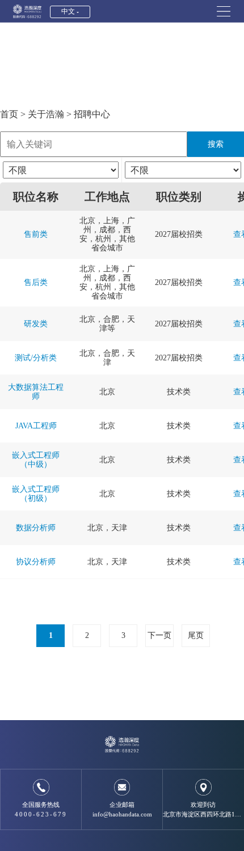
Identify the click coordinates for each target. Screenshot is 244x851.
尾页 (196, 635)
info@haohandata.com (122, 814)
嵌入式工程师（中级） (36, 460)
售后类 (36, 282)
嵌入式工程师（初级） (36, 494)
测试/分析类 (36, 358)
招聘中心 (92, 114)
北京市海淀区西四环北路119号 (203, 814)
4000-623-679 (41, 814)
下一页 (159, 635)
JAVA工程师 (36, 426)
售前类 (36, 234)
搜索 (216, 144)
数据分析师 (36, 528)
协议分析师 (36, 562)
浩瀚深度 (27, 11)
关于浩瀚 (46, 114)
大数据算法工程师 (36, 392)
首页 (9, 114)
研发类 (36, 324)
